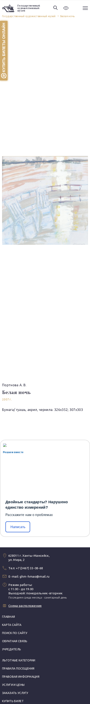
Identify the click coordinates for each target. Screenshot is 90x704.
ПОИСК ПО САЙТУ (14, 633)
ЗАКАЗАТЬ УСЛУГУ (15, 693)
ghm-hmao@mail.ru (35, 576)
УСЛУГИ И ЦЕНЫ (13, 684)
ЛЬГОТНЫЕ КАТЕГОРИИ (18, 660)
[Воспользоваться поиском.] (55, 8)
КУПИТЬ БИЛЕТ (13, 701)
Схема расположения (25, 605)
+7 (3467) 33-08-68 (29, 568)
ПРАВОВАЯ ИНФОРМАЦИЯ (20, 676)
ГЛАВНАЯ (8, 616)
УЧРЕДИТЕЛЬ (11, 649)
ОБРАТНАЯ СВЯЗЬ (14, 641)
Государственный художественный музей (28, 8)
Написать (17, 527)
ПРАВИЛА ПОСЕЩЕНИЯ (18, 668)
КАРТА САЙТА (12, 624)
